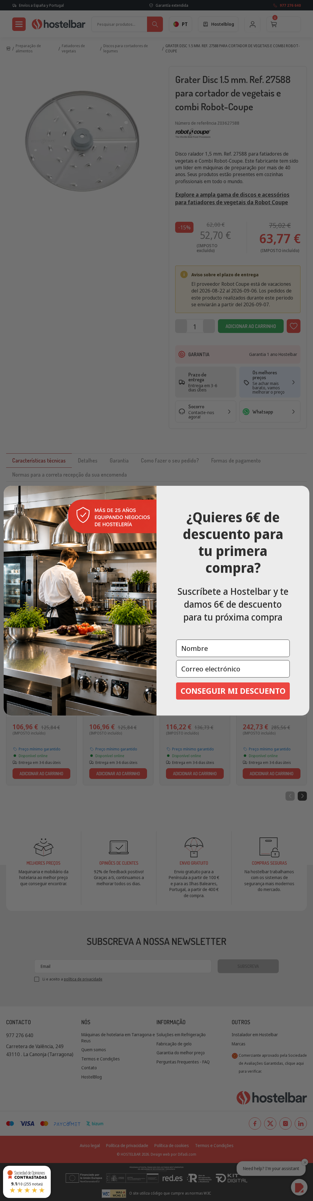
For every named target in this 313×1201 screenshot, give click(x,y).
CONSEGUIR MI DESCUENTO (233, 690)
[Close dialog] (302, 492)
